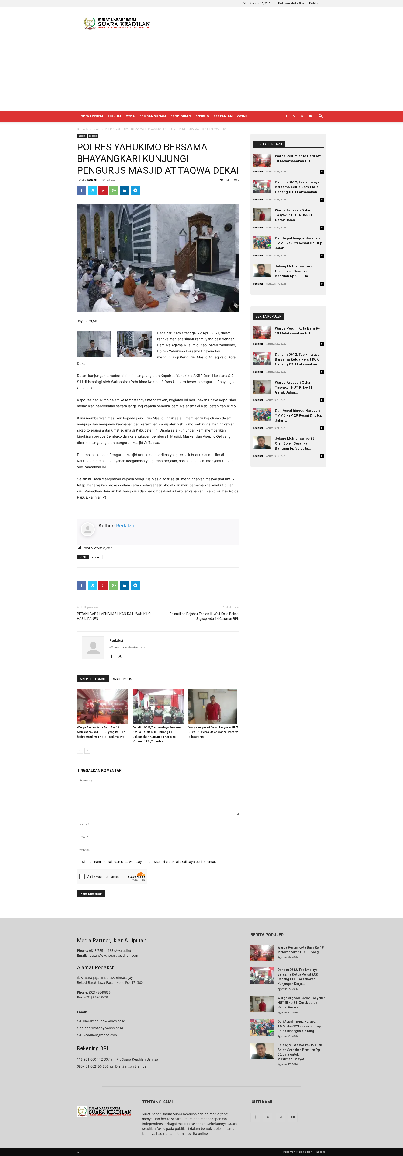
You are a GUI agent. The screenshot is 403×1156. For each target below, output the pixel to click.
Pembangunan (152, 116)
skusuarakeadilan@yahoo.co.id (101, 1021)
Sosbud (202, 116)
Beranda (82, 129)
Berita (97, 129)
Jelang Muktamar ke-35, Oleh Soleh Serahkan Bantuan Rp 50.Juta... (295, 271)
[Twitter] (294, 116)
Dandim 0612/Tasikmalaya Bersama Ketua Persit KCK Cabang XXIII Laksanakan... (297, 187)
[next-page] (87, 751)
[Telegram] (135, 190)
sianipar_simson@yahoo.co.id (100, 1028)
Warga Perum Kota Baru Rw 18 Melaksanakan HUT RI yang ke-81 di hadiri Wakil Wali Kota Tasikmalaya (101, 732)
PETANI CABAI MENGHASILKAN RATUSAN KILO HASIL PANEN (114, 616)
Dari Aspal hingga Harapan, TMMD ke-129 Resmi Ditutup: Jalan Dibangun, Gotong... (300, 1026)
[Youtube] (310, 116)
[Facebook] (286, 116)
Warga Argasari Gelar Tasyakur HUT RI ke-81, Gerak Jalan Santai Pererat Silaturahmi (213, 732)
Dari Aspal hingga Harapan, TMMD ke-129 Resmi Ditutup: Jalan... (299, 243)
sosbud (96, 557)
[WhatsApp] (302, 116)
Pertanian (223, 116)
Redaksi (314, 3)
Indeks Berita (91, 116)
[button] (320, 116)
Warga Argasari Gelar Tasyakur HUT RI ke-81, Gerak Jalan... (294, 215)
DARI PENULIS (122, 679)
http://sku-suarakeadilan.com (127, 647)
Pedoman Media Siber (291, 3)
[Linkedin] (124, 190)
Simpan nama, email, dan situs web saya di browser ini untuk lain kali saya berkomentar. (149, 862)
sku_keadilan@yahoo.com (97, 1035)
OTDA (130, 116)
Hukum (114, 116)
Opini (242, 116)
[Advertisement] (241, 23)
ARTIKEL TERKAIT (93, 679)
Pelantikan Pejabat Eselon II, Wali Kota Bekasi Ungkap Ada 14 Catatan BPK (204, 616)
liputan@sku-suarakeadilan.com (113, 955)
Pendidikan (180, 116)
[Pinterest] (103, 190)
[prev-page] (80, 751)
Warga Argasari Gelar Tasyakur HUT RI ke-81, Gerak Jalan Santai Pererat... (301, 1002)
